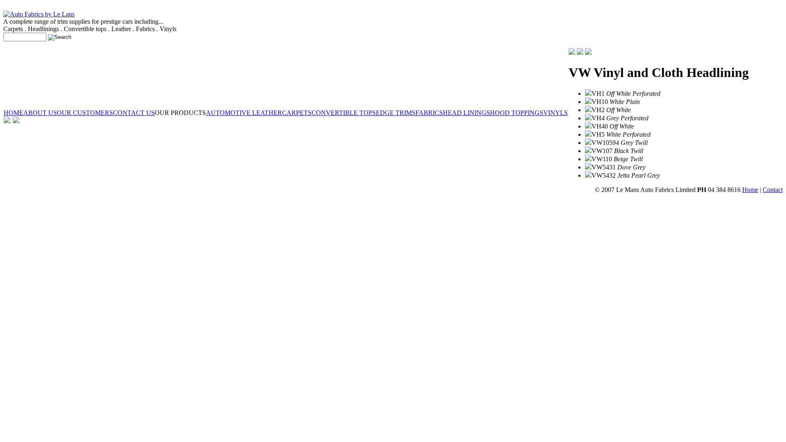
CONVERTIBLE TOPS (344, 112)
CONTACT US (134, 112)
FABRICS (429, 112)
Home (750, 189)
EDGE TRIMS (396, 112)
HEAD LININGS (466, 112)
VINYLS (555, 112)
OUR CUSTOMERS (85, 112)
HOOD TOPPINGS (516, 112)
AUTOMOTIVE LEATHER (244, 112)
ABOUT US (40, 112)
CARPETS (297, 112)
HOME (13, 112)
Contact (773, 189)
